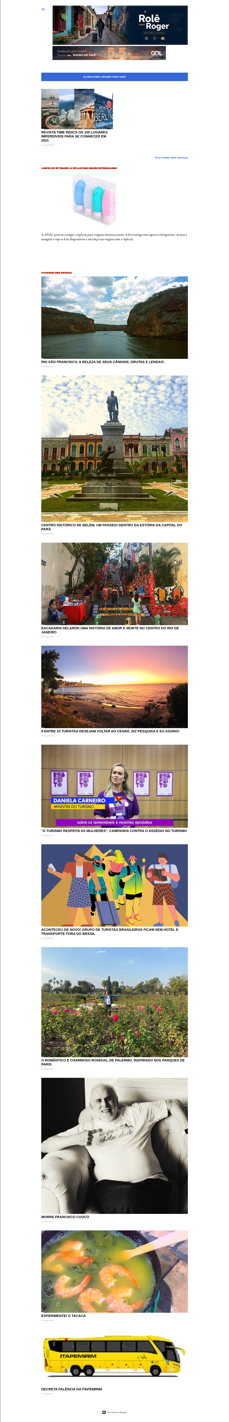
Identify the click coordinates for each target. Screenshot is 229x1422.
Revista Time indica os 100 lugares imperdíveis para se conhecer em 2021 (74, 136)
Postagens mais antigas (171, 157)
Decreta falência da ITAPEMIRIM (71, 1389)
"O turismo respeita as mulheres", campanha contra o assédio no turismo (114, 831)
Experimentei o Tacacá (63, 1316)
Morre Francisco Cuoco (65, 1217)
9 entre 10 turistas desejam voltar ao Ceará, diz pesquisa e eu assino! (110, 731)
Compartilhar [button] (47, 145)
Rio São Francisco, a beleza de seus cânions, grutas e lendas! (102, 362)
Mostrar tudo (175, 76)
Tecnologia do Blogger (117, 1412)
